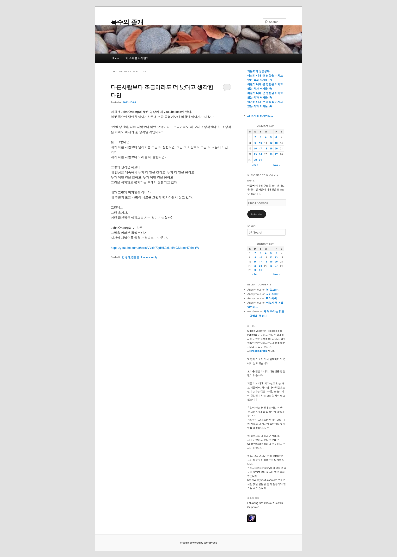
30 (255, 160)
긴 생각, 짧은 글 (130, 257)
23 (255, 154)
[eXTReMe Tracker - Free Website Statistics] (251, 521)
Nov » (276, 165)
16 (255, 148)
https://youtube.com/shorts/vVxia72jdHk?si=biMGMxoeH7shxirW (155, 247)
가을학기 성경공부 (258, 71)
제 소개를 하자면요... (260, 116)
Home (115, 58)
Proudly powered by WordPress (198, 542)
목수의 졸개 (127, 21)
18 (265, 148)
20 (276, 148)
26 (271, 154)
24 (260, 154)
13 (276, 143)
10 (260, 143)
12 (271, 143)
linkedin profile (259, 351)
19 (271, 148)
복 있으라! (272, 289)
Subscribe (256, 214)
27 (276, 154)
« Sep (254, 165)
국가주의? (272, 294)
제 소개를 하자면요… (138, 58)
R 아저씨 (271, 298)
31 (260, 160)
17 (260, 148)
